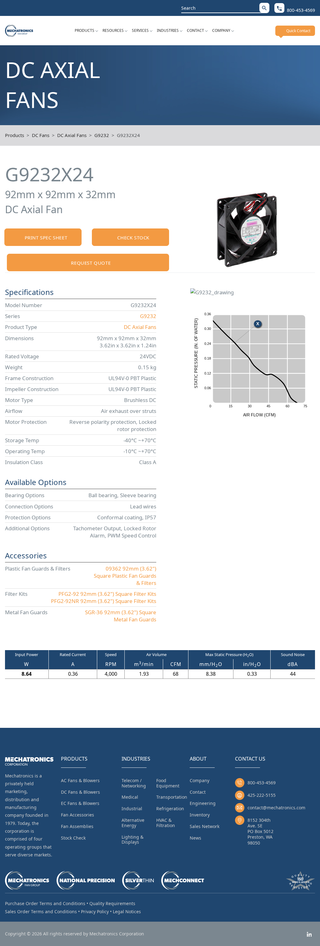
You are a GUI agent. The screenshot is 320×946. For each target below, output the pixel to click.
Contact (195, 30)
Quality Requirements (112, 903)
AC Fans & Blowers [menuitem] (80, 780)
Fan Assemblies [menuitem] (77, 826)
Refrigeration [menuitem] (170, 808)
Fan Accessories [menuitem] (77, 815)
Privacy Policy (95, 911)
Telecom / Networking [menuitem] (134, 783)
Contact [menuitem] (198, 792)
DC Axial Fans (72, 135)
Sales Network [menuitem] (204, 826)
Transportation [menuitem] (171, 797)
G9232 (101, 135)
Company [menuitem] (199, 780)
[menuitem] (86, 30)
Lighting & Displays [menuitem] (132, 839)
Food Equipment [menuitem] (167, 783)
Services (140, 30)
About (198, 758)
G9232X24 (128, 135)
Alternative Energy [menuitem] (133, 822)
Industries (168, 30)
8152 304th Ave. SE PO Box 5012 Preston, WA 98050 (260, 831)
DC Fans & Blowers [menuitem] (80, 792)
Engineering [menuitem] (203, 803)
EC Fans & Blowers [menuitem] (80, 803)
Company (221, 30)
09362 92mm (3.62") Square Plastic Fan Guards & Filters (125, 575)
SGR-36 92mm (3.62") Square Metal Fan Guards (120, 616)
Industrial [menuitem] (132, 808)
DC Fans (40, 135)
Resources (113, 30)
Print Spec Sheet (46, 237)
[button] (264, 7)
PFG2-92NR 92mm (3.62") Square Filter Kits (103, 601)
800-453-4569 (262, 783)
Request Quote (91, 263)
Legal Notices (127, 911)
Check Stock (133, 237)
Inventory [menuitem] (200, 815)
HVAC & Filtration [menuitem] (165, 822)
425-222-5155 (262, 795)
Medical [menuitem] (130, 797)
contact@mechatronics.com (276, 808)
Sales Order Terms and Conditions (41, 911)
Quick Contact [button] (298, 30)
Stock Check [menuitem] (73, 838)
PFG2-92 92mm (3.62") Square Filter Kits (107, 593)
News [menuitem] (195, 838)
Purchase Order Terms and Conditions (45, 903)
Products (84, 30)
